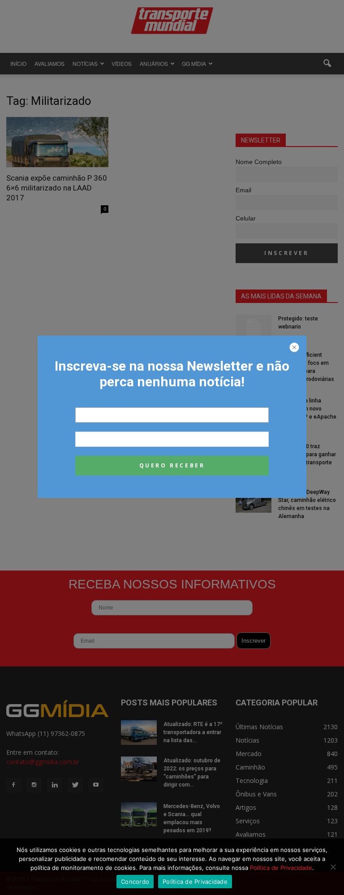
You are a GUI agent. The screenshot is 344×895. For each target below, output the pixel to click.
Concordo (135, 881)
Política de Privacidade (281, 867)
